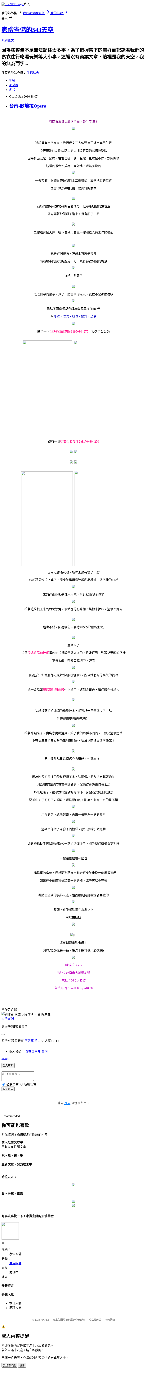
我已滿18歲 (9, 1365)
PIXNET (45, 1319)
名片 (12, 89)
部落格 (13, 85)
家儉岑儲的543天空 (28, 29)
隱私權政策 (95, 1319)
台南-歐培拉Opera (27, 105)
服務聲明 (110, 1319)
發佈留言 (8, 1089)
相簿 (12, 80)
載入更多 (8, 1065)
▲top (5, 1058)
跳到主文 (8, 40)
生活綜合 (33, 72)
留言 (37, 1040)
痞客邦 (29, 1040)
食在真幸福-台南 (36, 1051)
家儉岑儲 (8, 1018)
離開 (22, 1365)
